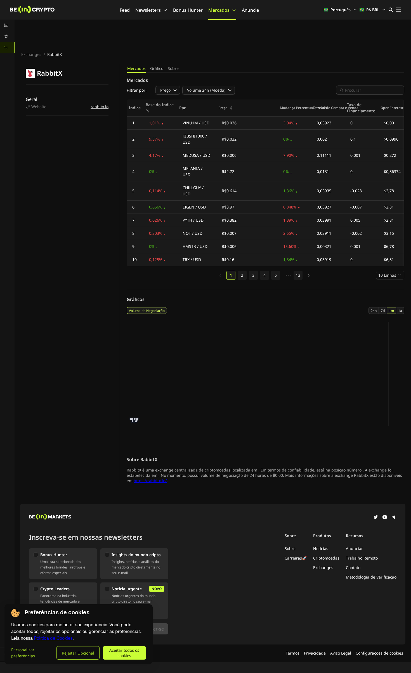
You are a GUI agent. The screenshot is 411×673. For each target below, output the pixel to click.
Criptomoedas (326, 558)
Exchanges (31, 54)
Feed (125, 10)
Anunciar (354, 548)
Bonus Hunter (188, 10)
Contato (353, 567)
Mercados (219, 10)
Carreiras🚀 (296, 558)
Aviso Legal (340, 653)
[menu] (7, 36)
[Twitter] (376, 517)
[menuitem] (7, 25)
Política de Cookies (53, 638)
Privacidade (315, 653)
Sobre (173, 68)
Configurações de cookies (379, 653)
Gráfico (156, 68)
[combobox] (373, 90)
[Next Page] (309, 275)
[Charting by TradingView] (134, 420)
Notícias (320, 548)
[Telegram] (393, 517)
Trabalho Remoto (362, 558)
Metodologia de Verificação (371, 577)
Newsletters (148, 10)
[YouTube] (385, 517)
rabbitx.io (99, 106)
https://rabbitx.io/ (150, 480)
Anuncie (250, 10)
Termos (292, 653)
